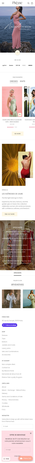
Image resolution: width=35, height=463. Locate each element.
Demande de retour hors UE (11, 374)
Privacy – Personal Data (10, 400)
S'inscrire (17, 456)
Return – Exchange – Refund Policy (13, 390)
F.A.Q (3, 410)
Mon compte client (8, 364)
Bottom (4, 342)
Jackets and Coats (8, 345)
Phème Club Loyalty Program (12, 377)
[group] (17, 26)
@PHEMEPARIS (17, 284)
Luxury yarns (6, 348)
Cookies (5, 403)
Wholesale (5, 406)
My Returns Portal (8, 371)
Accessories (6, 355)
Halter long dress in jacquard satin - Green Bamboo (12, 121)
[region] (17, 26)
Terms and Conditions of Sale (12, 397)
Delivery (4, 393)
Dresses (14, 81)
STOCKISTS (17, 273)
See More (17, 134)
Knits (22, 81)
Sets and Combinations (10, 351)
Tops (3, 339)
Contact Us (6, 368)
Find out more (9, 214)
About (4, 387)
